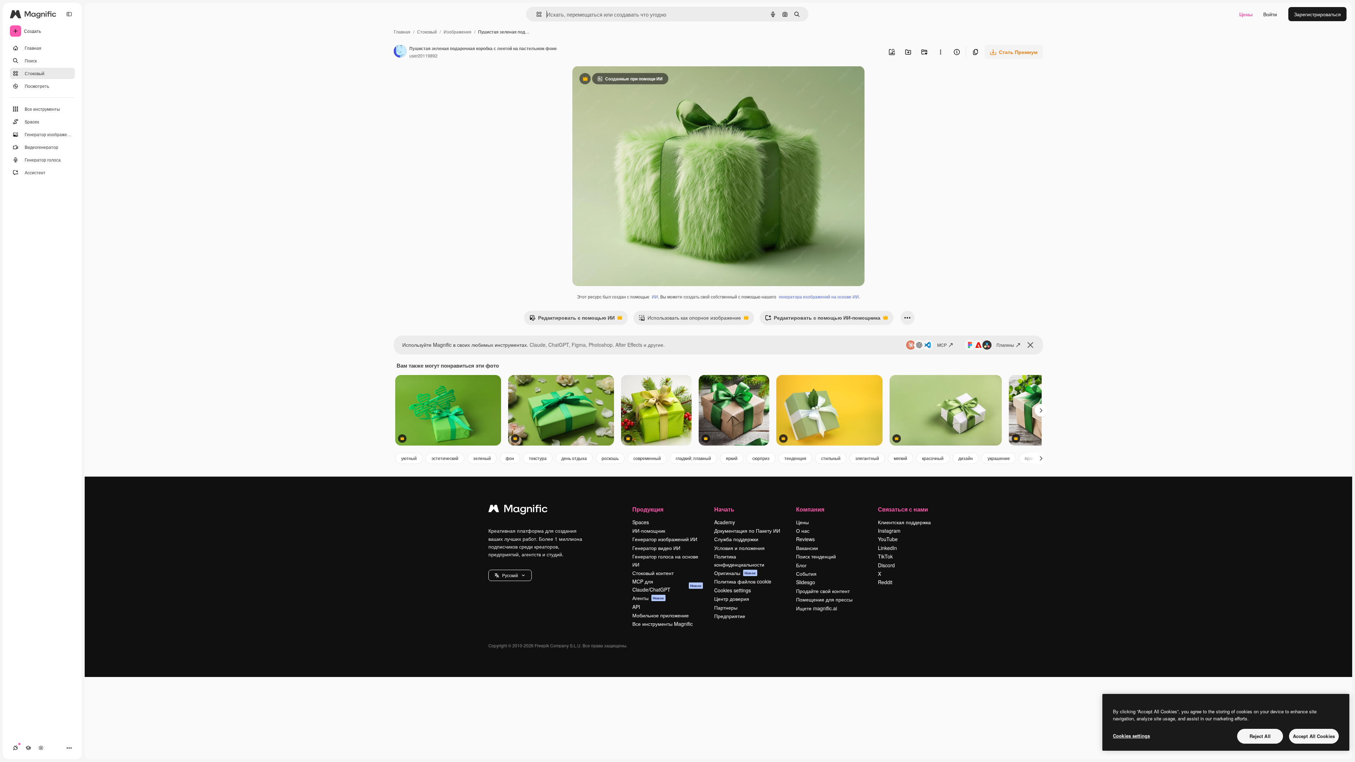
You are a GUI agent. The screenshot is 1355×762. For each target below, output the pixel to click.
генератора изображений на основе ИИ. (819, 297)
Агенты (648, 597)
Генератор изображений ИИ (664, 539)
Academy (724, 522)
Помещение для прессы (824, 599)
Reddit (885, 582)
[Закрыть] (1030, 345)
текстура (538, 458)
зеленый (482, 458)
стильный (831, 458)
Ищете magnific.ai (816, 608)
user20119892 (423, 56)
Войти (1270, 14)
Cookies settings (732, 590)
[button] (510, 575)
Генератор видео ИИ (656, 547)
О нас (802, 530)
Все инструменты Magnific (662, 623)
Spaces (640, 522)
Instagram (889, 530)
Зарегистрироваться (1317, 14)
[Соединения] (15, 748)
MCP (942, 345)
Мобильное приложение (660, 615)
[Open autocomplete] (536, 14)
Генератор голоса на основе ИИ (665, 560)
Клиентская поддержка (904, 522)
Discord (886, 565)
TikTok (885, 556)
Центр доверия (731, 598)
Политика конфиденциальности (739, 560)
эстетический (445, 458)
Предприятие (729, 615)
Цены (1246, 14)
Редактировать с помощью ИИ (572, 319)
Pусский (510, 575)
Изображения (457, 32)
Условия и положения (739, 547)
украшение (999, 458)
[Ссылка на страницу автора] (400, 52)
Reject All (1260, 736)
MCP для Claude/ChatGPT (666, 585)
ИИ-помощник (648, 530)
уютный (409, 458)
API (636, 606)
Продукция (647, 509)
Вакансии (807, 547)
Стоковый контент (653, 572)
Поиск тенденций (816, 556)
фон (510, 458)
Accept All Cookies (1314, 736)
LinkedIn (887, 547)
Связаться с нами (903, 509)
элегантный (867, 458)
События (806, 573)
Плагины (1005, 345)
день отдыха (574, 458)
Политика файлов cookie (742, 581)
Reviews (805, 539)
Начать (724, 509)
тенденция (795, 458)
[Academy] (28, 748)
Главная (402, 32)
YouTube (888, 539)
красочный (933, 458)
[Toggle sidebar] (69, 14)
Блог (801, 565)
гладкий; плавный (693, 458)
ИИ (655, 297)
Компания (810, 509)
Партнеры (725, 607)
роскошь (610, 458)
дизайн (965, 458)
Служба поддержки (736, 539)
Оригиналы (735, 572)
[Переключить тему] (41, 748)
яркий (731, 458)
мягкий (900, 458)
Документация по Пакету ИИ (747, 530)
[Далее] (1041, 410)
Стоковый (427, 32)
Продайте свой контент (823, 590)
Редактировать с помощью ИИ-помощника (822, 319)
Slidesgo (805, 582)
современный (647, 458)
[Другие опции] (940, 52)
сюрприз (761, 458)
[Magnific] (518, 510)
